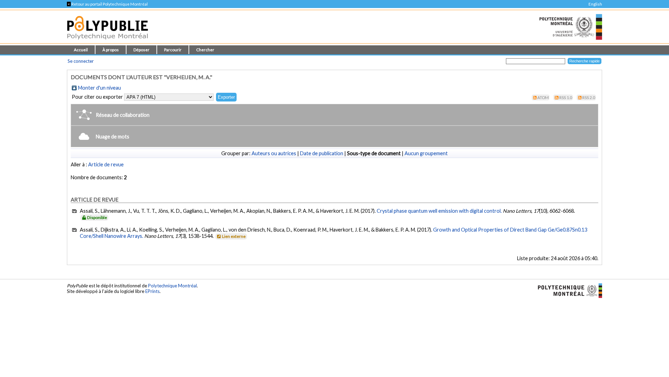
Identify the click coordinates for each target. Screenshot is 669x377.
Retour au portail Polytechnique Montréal (107, 4)
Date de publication (321, 153)
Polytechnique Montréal (172, 285)
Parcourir (173, 49)
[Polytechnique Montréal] (567, 290)
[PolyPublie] (107, 41)
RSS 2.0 (588, 97)
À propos (110, 49)
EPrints (152, 291)
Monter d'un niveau (99, 88)
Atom (543, 97)
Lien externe (234, 236)
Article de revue (106, 164)
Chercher (205, 49)
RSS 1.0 (565, 97)
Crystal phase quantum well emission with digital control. (439, 211)
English (595, 4)
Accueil (81, 49)
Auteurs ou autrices (274, 153)
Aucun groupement (426, 153)
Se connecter (81, 61)
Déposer (141, 49)
